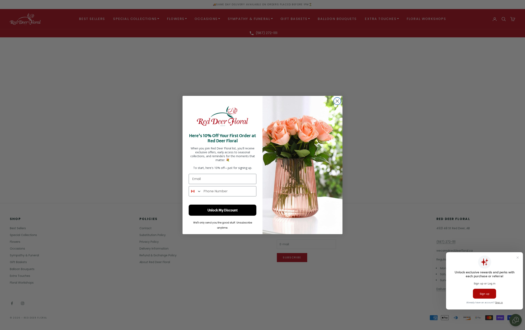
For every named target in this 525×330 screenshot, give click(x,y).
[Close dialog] (337, 101)
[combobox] (195, 191)
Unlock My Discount (223, 210)
